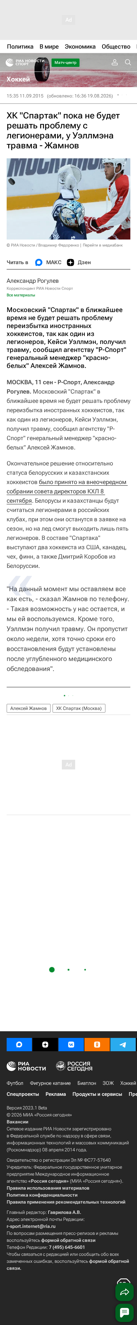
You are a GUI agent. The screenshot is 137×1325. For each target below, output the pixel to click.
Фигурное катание (50, 1083)
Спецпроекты (23, 1094)
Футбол (15, 1083)
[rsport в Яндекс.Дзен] (45, 1044)
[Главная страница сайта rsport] (40, 62)
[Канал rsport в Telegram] (123, 1044)
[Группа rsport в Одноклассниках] (97, 1044)
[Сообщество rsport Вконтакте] (71, 1044)
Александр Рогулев (33, 280)
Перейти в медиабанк (103, 245)
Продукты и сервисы (97, 1094)
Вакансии (17, 1121)
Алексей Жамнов (28, 708)
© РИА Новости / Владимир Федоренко (43, 245)
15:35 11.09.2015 (25, 95)
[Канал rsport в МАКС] (19, 1044)
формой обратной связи (68, 1240)
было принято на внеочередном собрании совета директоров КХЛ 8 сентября (67, 491)
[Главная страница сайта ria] (7, 62)
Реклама (56, 1094)
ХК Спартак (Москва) (79, 708)
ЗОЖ (108, 1083)
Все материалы (21, 295)
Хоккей (128, 1083)
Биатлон (86, 1083)
